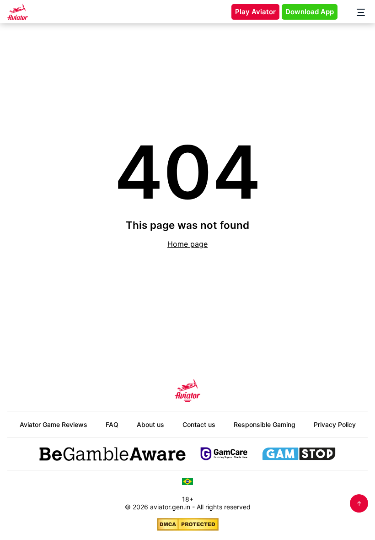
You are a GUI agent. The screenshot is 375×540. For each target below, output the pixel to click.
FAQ (112, 424)
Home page (187, 243)
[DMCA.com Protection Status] (188, 524)
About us (150, 424)
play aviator (255, 11)
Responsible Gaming (264, 424)
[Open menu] (356, 11)
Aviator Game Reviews (53, 424)
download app (309, 11)
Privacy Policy (335, 424)
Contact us (198, 424)
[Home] (17, 11)
